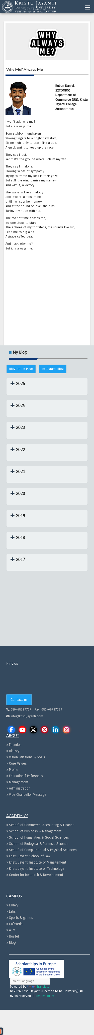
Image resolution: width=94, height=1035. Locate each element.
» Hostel (12, 936)
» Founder (13, 745)
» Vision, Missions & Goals (25, 757)
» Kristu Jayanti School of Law (28, 856)
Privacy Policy (44, 996)
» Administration (18, 788)
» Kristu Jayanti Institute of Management (36, 862)
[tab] (47, 386)
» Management (17, 782)
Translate (43, 987)
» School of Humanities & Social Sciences (37, 837)
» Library (12, 905)
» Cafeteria (14, 924)
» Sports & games (19, 918)
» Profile (12, 770)
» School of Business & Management (33, 831)
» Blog (11, 943)
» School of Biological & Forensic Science (37, 844)
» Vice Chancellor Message (26, 795)
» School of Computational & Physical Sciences (41, 850)
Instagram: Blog (53, 369)
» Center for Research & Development (34, 875)
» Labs (11, 911)
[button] (18, 383)
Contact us (19, 699)
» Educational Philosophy (24, 776)
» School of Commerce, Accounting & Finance (40, 825)
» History (12, 751)
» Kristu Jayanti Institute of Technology (35, 869)
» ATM (10, 930)
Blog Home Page (21, 369)
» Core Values (16, 763)
